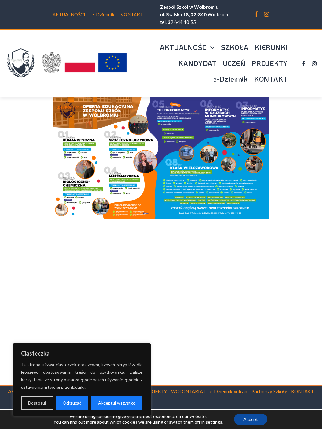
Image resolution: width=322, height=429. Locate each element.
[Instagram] (266, 14)
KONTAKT (131, 14)
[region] (82, 379)
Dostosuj (37, 402)
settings (214, 422)
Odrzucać (72, 402)
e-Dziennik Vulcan (228, 391)
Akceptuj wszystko (117, 402)
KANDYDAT (197, 63)
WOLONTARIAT (188, 391)
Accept (250, 419)
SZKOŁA (234, 47)
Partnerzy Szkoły (269, 391)
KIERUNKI (271, 47)
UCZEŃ (234, 63)
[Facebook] (256, 14)
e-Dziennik (103, 14)
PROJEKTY (270, 63)
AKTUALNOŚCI (69, 14)
